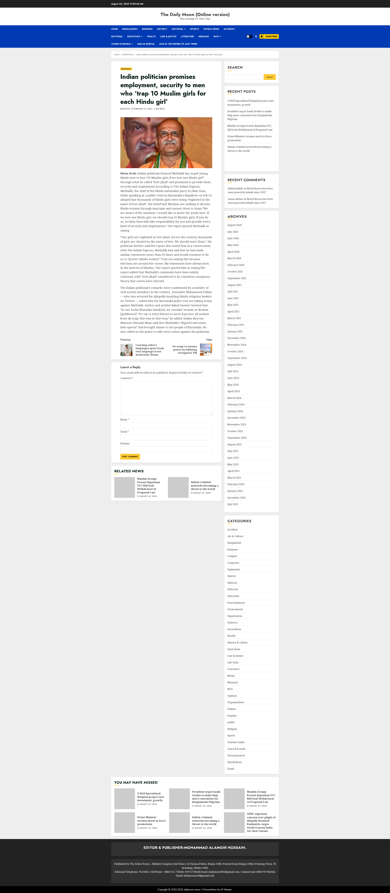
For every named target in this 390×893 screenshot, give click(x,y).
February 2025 (235, 324)
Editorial (117, 36)
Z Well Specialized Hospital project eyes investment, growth (124, 798)
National (177, 28)
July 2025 (232, 291)
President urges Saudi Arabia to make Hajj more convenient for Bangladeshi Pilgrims (249, 115)
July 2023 (232, 451)
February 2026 (235, 265)
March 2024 (234, 398)
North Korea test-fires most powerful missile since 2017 (250, 201)
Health (151, 36)
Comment (126, 378)
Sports (194, 28)
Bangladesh (129, 28)
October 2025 (235, 271)
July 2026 (232, 231)
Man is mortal (146, 43)
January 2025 (235, 331)
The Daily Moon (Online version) (195, 14)
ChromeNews (209, 889)
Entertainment (236, 602)
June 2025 (233, 298)
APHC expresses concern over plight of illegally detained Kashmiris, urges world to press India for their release (234, 822)
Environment (235, 609)
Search (235, 67)
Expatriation (234, 616)
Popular (232, 715)
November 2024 (236, 344)
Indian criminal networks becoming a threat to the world (178, 487)
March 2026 (234, 258)
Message (204, 36)
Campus (232, 556)
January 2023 (235, 491)
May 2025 (233, 304)
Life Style (232, 662)
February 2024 (235, 404)
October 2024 (235, 351)
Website (125, 443)
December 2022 (236, 497)
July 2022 (232, 504)
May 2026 (233, 245)
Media (231, 675)
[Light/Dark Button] (249, 36)
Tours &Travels (121, 43)
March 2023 (234, 477)
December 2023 (236, 417)
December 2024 (236, 338)
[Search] (256, 36)
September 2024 (236, 358)
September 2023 (236, 437)
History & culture (237, 642)
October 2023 (235, 431)
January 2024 (235, 411)
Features (232, 622)
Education (133, 36)
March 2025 (234, 318)
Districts (232, 582)
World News (211, 28)
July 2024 (232, 371)
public (231, 722)
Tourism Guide (236, 742)
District (162, 28)
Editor (126, 109)
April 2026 (233, 251)
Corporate (233, 562)
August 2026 (234, 225)
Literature (187, 36)
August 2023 (234, 444)
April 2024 (233, 391)
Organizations (235, 702)
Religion (232, 729)
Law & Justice (168, 36)
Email (124, 431)
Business (147, 28)
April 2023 (233, 471)
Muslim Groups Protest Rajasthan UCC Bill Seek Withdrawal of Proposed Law (124, 487)
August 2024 (234, 364)
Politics (231, 709)
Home (114, 28)
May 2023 (233, 464)
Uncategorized (236, 755)
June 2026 (233, 238)
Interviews (233, 649)
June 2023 (233, 457)
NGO (216, 36)
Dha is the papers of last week (178, 43)
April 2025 (233, 311)
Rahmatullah (235, 188)
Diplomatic (233, 569)
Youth (230, 768)
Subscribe (271, 36)
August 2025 (234, 285)
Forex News (234, 629)
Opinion (232, 695)
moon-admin (235, 199)
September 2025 (236, 278)
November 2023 (236, 424)
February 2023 (235, 484)
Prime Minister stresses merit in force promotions (124, 822)
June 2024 (233, 378)
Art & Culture (235, 536)
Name (124, 419)
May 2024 (233, 384)
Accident (229, 28)
